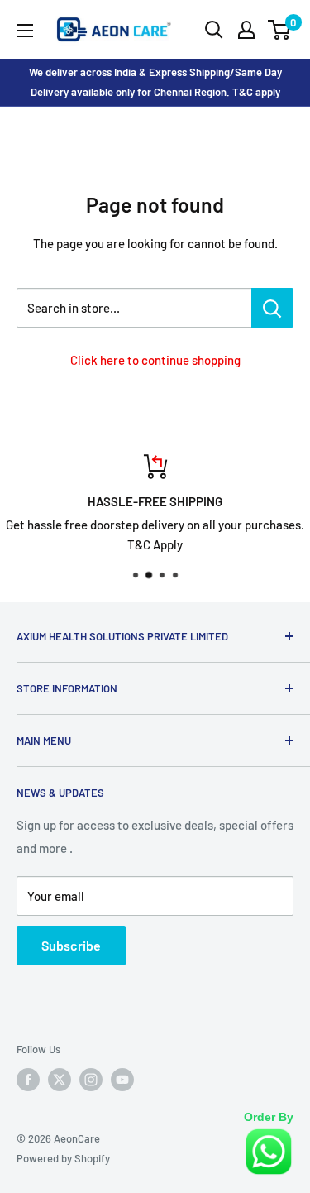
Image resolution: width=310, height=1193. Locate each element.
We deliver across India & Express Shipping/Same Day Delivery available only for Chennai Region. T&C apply (155, 81)
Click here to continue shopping (155, 359)
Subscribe (71, 945)
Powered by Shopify (63, 1158)
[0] (279, 30)
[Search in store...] (272, 308)
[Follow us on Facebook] (28, 1079)
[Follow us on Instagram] (91, 1079)
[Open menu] (25, 30)
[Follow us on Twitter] (59, 1079)
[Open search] (214, 30)
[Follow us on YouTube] (122, 1079)
